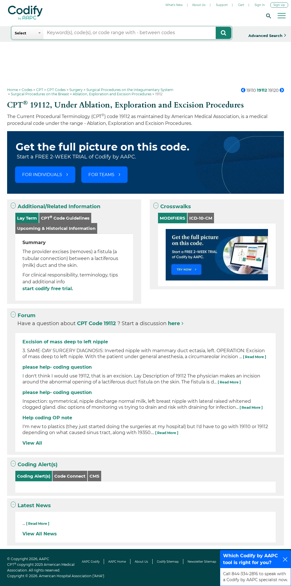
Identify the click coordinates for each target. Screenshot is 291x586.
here (174, 323)
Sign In (260, 5)
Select (20, 33)
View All (32, 443)
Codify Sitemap (168, 562)
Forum (27, 315)
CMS (94, 476)
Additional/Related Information (59, 206)
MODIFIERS (172, 218)
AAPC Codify (90, 562)
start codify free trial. (47, 288)
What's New (174, 5)
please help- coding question (57, 367)
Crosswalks (175, 206)
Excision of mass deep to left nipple (65, 341)
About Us (198, 5)
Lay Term (27, 218)
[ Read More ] (254, 357)
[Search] (267, 15)
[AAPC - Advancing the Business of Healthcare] (25, 13)
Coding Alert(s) (37, 464)
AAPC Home (117, 562)
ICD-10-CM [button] (200, 218)
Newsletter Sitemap (202, 562)
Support (222, 5)
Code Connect (70, 476)
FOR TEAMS (101, 174)
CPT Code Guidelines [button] (65, 218)
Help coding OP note (47, 417)
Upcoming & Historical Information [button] (56, 228)
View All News (39, 534)
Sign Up (279, 5)
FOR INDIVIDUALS (42, 174)
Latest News (34, 505)
